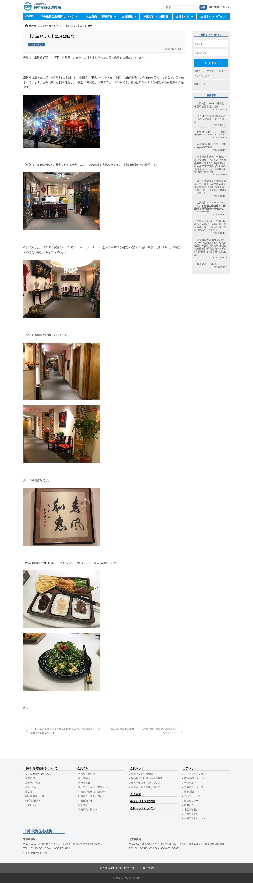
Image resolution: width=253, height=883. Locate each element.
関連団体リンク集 (35, 796)
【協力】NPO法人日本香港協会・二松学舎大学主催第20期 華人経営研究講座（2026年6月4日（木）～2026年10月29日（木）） (210, 187)
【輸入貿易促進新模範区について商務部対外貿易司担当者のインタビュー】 (143, 731)
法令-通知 (189, 791)
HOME (29, 16)
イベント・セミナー (195, 796)
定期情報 (83, 805)
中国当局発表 (191, 813)
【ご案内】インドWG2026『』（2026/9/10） (210, 207)
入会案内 (91, 16)
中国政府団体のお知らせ (91, 791)
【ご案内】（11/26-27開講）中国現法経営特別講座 (209, 105)
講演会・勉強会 (86, 773)
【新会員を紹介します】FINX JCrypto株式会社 (210, 145)
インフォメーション (195, 773)
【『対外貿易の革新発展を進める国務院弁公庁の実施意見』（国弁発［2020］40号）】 (65, 731)
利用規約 (148, 868)
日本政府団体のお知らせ (91, 796)
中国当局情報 (85, 800)
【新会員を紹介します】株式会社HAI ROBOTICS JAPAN (210, 133)
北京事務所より (49, 25)
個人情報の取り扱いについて (146, 782)
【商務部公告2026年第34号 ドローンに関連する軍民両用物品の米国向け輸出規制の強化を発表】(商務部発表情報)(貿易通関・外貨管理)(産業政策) (210, 247)
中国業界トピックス (195, 818)
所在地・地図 (32, 782)
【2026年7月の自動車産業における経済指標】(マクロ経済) (209, 119)
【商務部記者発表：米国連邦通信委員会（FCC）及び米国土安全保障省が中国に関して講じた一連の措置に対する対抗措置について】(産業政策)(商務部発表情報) (210, 164)
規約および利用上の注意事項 (146, 778)
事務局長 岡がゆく (89, 809)
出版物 (29, 791)
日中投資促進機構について (57, 16)
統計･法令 (30, 787)
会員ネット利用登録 (142, 773)
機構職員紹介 (32, 800)
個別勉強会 (84, 778)
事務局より (190, 782)
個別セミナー (191, 805)
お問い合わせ (221, 7)
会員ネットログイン (213, 16)
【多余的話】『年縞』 (206, 264)
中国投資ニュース (193, 787)
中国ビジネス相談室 (156, 16)
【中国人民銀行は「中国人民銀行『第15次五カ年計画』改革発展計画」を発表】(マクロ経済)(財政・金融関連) (210, 225)
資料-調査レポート (194, 778)
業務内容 (30, 778)
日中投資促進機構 (130, 878)
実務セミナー (191, 800)
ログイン (211, 63)
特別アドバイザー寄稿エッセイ (95, 787)
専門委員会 (84, 782)
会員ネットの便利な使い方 (145, 787)
